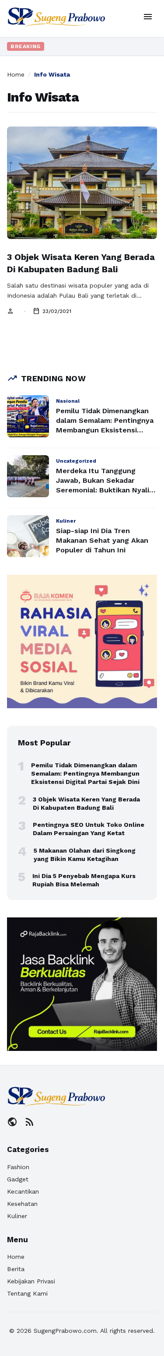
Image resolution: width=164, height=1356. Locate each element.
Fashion (18, 1166)
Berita (15, 1268)
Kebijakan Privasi (31, 1281)
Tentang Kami (27, 1293)
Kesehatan (22, 1203)
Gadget (17, 1179)
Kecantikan (23, 1191)
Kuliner (17, 1215)
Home (15, 74)
